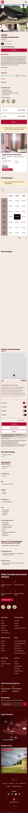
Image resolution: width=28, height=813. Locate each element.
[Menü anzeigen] (26, 2)
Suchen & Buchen (18, 617)
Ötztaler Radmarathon (19, 650)
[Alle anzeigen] (14, 152)
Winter (2, 620)
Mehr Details (4, 165)
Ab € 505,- (11, 200)
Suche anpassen (8, 183)
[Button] (24, 704)
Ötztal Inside (4, 658)
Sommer (2, 623)
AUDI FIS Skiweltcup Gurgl (19, 643)
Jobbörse (8, 786)
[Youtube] (16, 794)
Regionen (3, 641)
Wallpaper (16, 673)
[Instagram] (8, 794)
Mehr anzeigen (4, 67)
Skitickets (16, 623)
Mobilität (3, 645)
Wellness (3, 628)
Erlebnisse (16, 625)
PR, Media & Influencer (16, 786)
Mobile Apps (17, 668)
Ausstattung (3, 82)
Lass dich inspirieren (5, 632)
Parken (2, 648)
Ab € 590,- (17, 200)
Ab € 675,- (24, 200)
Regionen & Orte (5, 637)
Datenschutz (11, 783)
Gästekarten (3, 661)
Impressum (5, 783)
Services (16, 658)
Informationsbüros (18, 666)
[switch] (25, 407)
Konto (2, 666)
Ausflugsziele (4, 625)
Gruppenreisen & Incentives (20, 628)
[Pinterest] (19, 794)
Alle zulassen (14, 424)
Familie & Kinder (4, 630)
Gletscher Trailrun (18, 648)
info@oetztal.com (15, 691)
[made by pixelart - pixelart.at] (14, 807)
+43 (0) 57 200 (4, 691)
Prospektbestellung (18, 671)
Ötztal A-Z (3, 650)
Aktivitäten (4, 617)
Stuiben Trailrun (17, 645)
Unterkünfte (16, 620)
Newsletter (16, 663)
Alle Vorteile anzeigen (5, 97)
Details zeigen (21, 420)
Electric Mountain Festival (19, 653)
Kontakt (16, 661)
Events (16, 637)
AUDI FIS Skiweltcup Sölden (20, 641)
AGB (16, 783)
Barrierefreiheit (22, 783)
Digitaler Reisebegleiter (6, 663)
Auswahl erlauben (14, 427)
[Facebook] (12, 794)
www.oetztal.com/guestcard (7, 436)
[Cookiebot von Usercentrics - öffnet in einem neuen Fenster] (21, 380)
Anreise (2, 643)
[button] (14, 375)
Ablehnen (14, 431)
